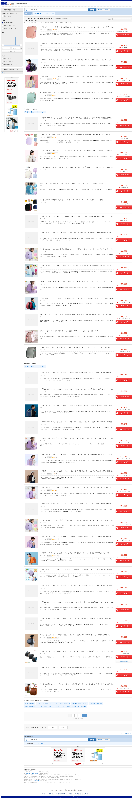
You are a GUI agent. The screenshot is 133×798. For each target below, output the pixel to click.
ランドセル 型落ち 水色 (95, 703)
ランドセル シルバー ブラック (80, 703)
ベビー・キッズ (9, 25)
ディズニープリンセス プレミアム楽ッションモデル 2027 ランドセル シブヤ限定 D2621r (69, 331)
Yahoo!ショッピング (10, 64)
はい (52, 727)
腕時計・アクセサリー (10, 28)
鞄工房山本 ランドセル (47, 706)
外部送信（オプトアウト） (74, 794)
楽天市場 (7, 58)
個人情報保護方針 (60, 794)
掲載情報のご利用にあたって (32, 773)
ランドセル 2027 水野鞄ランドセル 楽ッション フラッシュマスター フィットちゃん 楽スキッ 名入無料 (71, 200)
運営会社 (44, 794)
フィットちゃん (44, 13)
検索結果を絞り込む (104, 9)
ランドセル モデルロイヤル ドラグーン (46, 703)
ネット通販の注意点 (35, 780)
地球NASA (83, 706)
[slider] (3, 45)
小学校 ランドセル (60, 706)
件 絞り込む (12, 51)
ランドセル (8, 16)
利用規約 (51, 794)
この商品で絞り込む (123, 661)
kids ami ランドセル (64, 703)
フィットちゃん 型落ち (73, 706)
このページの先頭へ (126, 733)
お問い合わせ (87, 794)
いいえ (63, 727)
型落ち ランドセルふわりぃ (32, 706)
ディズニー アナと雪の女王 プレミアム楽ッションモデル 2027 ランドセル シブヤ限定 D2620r (71, 183)
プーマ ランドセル (29, 703)
